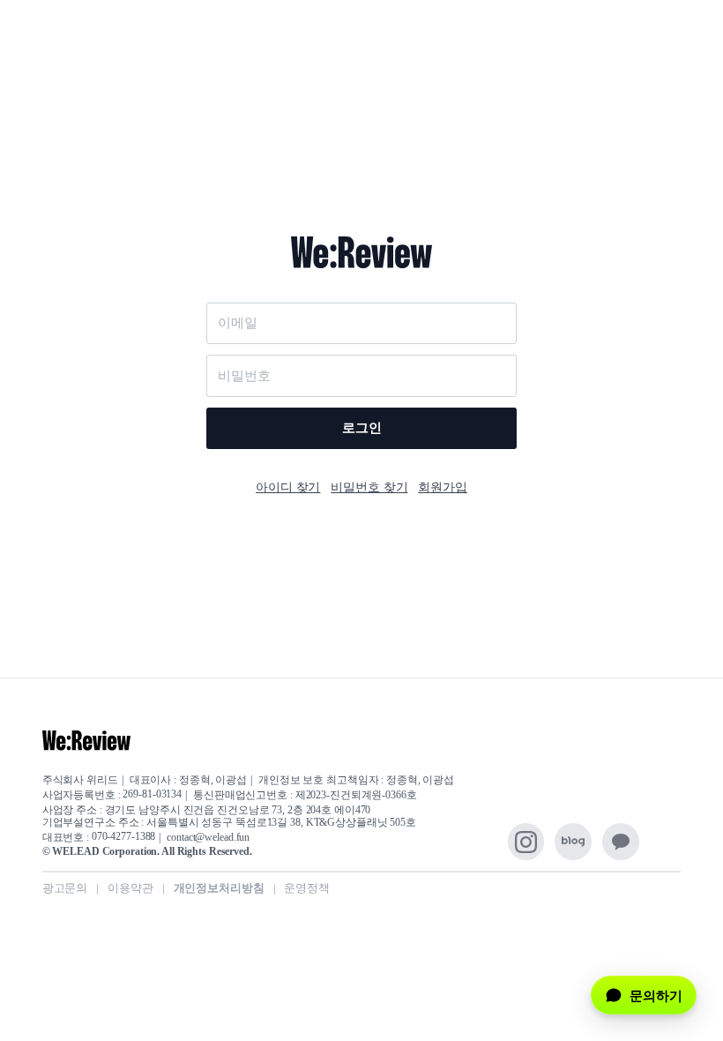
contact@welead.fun (208, 838)
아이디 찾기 (288, 487)
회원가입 (442, 487)
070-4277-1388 (123, 837)
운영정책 (307, 888)
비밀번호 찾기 (369, 487)
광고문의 (65, 888)
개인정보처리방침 (219, 888)
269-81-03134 (152, 795)
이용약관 (130, 888)
